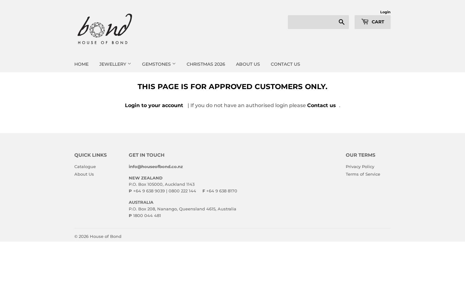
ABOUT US (248, 64)
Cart (377, 22)
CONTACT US (285, 64)
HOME (81, 64)
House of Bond (105, 236)
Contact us (321, 105)
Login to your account (154, 105)
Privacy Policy (360, 166)
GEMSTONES (157, 64)
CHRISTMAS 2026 (206, 64)
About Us (84, 174)
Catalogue (85, 166)
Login (385, 12)
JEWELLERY (113, 64)
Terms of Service (363, 174)
